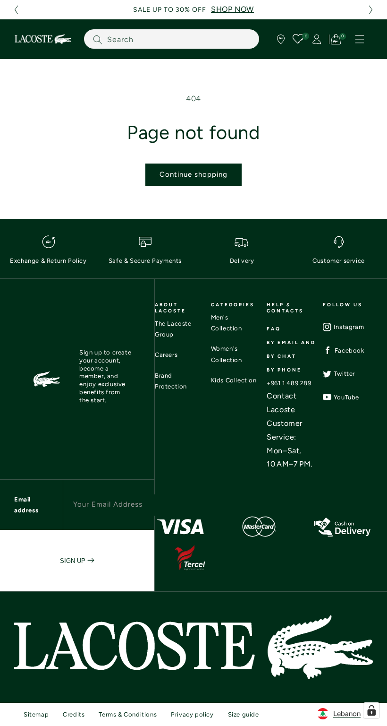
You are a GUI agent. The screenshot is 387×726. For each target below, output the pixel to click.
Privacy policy (192, 714)
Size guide (243, 714)
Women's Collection (226, 354)
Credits (73, 714)
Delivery (242, 260)
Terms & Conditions (128, 714)
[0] (298, 39)
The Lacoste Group (173, 329)
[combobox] (171, 39)
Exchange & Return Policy (48, 260)
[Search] (97, 39)
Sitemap (36, 714)
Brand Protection (171, 381)
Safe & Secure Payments (145, 260)
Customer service (338, 260)
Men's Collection (226, 323)
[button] (16, 9)
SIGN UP (73, 560)
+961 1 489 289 (289, 383)
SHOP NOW (232, 9)
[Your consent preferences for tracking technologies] (371, 710)
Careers (166, 354)
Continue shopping (193, 174)
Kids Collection (234, 380)
